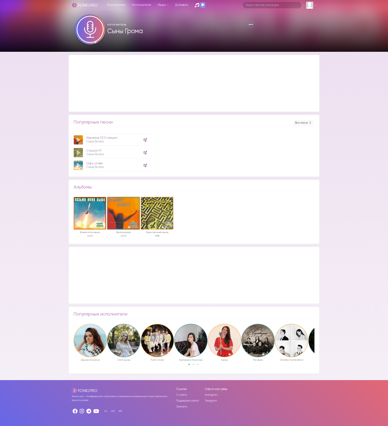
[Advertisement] (190, 83)
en (120, 410)
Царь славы (94, 163)
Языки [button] (162, 4)
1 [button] (190, 366)
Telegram (211, 400)
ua (113, 410)
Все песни (301, 122)
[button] (251, 24)
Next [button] (316, 332)
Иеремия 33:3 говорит (101, 137)
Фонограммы (116, 4)
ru (105, 410)
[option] (112, 151)
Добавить (181, 4)
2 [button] (195, 366)
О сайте (181, 394)
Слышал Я (93, 150)
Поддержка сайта (187, 400)
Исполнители (141, 4)
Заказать (181, 406)
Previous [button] (72, 332)
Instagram (211, 394)
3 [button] (199, 366)
